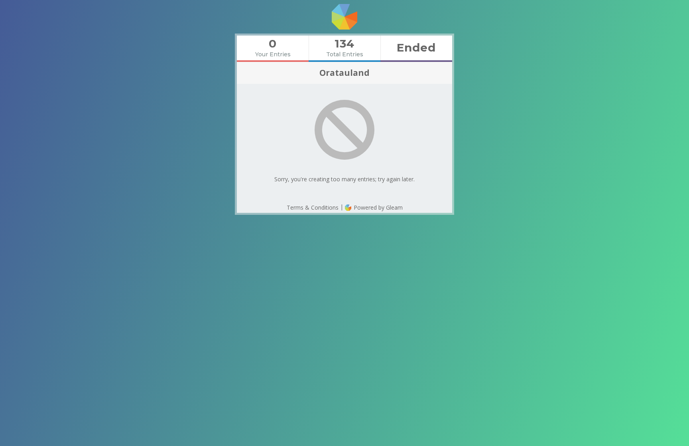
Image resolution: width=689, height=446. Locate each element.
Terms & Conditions (313, 207)
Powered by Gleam (377, 207)
